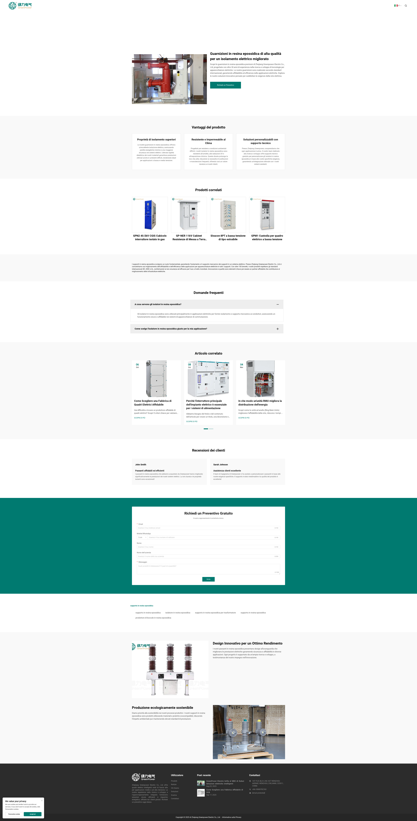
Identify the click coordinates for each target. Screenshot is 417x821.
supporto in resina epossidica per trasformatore (215, 613)
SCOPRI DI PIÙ (139, 418)
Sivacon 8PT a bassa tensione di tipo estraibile (228, 237)
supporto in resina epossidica (148, 613)
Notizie (346, 6)
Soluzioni (366, 6)
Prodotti (336, 6)
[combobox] (142, 537)
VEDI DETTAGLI (150, 215)
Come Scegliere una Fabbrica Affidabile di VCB (224, 791)
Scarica (376, 6)
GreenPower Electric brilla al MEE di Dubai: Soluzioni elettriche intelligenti (225, 782)
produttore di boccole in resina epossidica (153, 618)
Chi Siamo (356, 6)
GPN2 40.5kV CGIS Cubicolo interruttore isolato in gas (150, 237)
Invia (208, 579)
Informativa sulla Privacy (231, 817)
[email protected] (258, 793)
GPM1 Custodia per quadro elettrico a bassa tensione (267, 237)
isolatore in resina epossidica (177, 613)
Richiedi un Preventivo (225, 85)
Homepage (325, 6)
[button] (206, 428)
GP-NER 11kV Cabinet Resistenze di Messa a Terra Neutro (189, 237)
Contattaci (387, 6)
